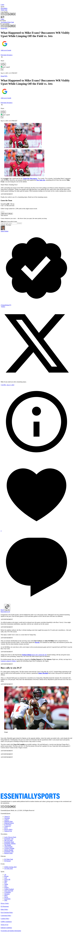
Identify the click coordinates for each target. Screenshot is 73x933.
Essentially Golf (8, 838)
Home (2, 28)
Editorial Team (8, 821)
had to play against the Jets (34, 654)
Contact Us (7, 826)
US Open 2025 (8, 868)
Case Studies (5, 24)
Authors (6, 820)
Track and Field (8, 890)
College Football (9, 889)
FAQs (6, 828)
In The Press (7, 824)
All (5, 874)
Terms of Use (8, 831)
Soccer (6, 897)
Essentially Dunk (9, 842)
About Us (7, 816)
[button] (5, 182)
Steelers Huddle (8, 850)
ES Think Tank (8, 859)
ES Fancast (7, 861)
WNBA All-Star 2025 (10, 867)
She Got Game (8, 840)
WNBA (6, 887)
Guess (19, 223)
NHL (5, 900)
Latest (2, 4)
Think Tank (4, 10)
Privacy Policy (8, 829)
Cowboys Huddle (9, 848)
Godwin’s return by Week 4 (8, 661)
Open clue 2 (6, 213)
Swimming (7, 898)
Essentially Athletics (10, 843)
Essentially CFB (8, 851)
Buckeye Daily (8, 853)
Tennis (6, 884)
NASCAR (7, 879)
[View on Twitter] (36, 379)
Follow (3, 306)
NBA (5, 881)
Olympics (7, 894)
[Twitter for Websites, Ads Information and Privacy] (36, 457)
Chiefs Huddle (8, 846)
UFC (5, 886)
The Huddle (7, 845)
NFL (6, 28)
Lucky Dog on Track (10, 837)
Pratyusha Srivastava (6, 55)
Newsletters (4, 8)
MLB (5, 895)
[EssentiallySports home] (30, 798)
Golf (5, 878)
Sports (4, 20)
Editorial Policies (9, 823)
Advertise (7, 818)
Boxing (6, 876)
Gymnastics (7, 892)
